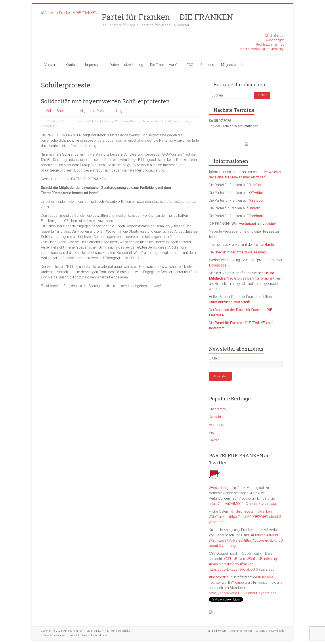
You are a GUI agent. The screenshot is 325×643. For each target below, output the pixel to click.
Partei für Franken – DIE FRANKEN (167, 17)
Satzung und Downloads (270, 630)
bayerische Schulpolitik (89, 121)
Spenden (207, 65)
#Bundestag (267, 559)
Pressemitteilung (109, 111)
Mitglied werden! (233, 65)
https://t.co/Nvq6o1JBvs (228, 593)
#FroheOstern (245, 511)
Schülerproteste (149, 121)
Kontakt (72, 65)
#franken (246, 564)
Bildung (109, 121)
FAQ (190, 65)
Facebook (256, 216)
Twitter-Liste (264, 244)
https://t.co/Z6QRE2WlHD (248, 517)
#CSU (228, 559)
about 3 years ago (263, 504)
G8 (117, 121)
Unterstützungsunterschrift (229, 302)
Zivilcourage (48, 125)
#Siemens (265, 577)
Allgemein (87, 111)
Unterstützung (180, 121)
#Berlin (252, 559)
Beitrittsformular (259, 278)
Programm (217, 409)
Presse (268, 231)
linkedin (254, 208)
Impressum (94, 65)
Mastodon (256, 200)
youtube (269, 224)
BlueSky (255, 185)
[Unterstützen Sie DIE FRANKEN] (246, 144)
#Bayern (239, 559)
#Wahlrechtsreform (224, 564)
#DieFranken (218, 517)
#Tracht (272, 535)
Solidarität (165, 121)
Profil (213, 432)
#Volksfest (235, 540)
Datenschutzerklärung (126, 65)
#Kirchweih (217, 540)
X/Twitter (256, 193)
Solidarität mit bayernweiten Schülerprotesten (105, 101)
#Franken (264, 511)
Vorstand (51, 65)
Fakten (214, 440)
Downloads (217, 265)
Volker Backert (57, 111)
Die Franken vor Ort (165, 65)
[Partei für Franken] (214, 471)
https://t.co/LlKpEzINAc (227, 569)
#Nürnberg (239, 582)
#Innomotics (219, 577)
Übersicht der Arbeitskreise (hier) (240, 252)
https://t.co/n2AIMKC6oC (228, 504)
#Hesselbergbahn (222, 488)
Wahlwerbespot (244, 224)
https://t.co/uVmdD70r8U (263, 540)
